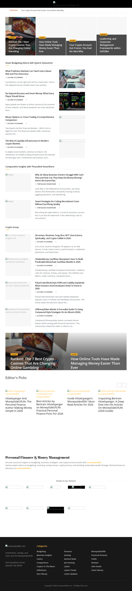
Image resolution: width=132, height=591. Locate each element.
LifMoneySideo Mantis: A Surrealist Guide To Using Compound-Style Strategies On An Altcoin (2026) (59, 311)
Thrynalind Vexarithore (46, 184)
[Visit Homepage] (66, 3)
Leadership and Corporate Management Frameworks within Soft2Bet (47, 10)
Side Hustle (96, 566)
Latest (42, 37)
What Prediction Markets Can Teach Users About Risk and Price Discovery (28, 72)
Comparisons (42, 562)
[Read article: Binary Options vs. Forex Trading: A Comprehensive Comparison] (72, 125)
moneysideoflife (23, 468)
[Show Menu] (6, 4)
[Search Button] (125, 4)
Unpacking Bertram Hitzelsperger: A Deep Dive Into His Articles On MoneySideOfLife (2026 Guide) (111, 404)
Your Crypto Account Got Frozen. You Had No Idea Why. (80, 48)
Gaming (104, 34)
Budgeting (41, 551)
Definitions (41, 570)
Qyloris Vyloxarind (15, 77)
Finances (68, 551)
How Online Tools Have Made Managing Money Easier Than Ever (50, 46)
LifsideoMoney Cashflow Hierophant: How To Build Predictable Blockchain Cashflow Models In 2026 (59, 260)
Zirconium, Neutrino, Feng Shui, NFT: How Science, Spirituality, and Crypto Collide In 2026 (58, 237)
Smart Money (97, 570)
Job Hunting (69, 562)
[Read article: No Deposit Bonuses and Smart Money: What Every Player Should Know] (72, 101)
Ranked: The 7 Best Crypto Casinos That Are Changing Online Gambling (19, 46)
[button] (124, 385)
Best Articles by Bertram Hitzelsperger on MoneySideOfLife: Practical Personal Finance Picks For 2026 (49, 407)
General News (70, 559)
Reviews (94, 562)
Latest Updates (70, 574)
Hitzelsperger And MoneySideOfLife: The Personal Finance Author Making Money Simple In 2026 (18, 404)
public (94, 559)
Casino (12, 37)
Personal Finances (99, 555)
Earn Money (42, 574)
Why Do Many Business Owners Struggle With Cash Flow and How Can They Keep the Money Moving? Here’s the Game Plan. (59, 177)
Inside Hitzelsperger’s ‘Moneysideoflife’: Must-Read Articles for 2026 (81, 401)
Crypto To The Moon (46, 566)
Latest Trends (70, 570)
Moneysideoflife (98, 551)
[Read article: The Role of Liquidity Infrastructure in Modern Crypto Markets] (72, 148)
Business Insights (44, 555)
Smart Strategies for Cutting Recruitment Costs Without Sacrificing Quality (57, 203)
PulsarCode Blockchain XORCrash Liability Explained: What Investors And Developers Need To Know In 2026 (60, 285)
